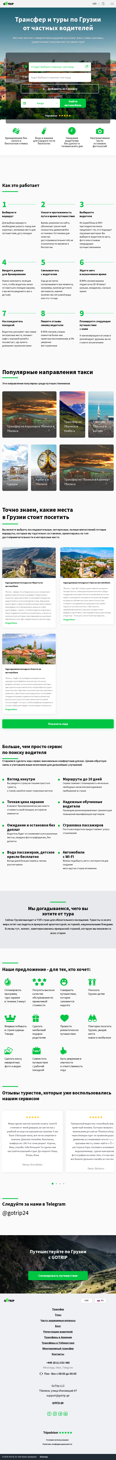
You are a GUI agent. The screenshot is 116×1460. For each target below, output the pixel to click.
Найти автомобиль (72, 103)
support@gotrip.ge (58, 1395)
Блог (58, 1326)
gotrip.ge (58, 1402)
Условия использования (57, 1440)
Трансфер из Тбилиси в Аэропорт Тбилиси (87, 482)
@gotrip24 (15, 1213)
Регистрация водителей (58, 1331)
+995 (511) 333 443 (58, 1362)
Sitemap (44, 1457)
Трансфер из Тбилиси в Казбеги (73, 426)
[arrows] (111, 1142)
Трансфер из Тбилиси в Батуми (101, 426)
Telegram (67, 1367)
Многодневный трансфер (58, 1348)
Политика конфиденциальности (57, 1444)
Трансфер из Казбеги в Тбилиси (44, 479)
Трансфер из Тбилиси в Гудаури (15, 479)
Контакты (58, 1354)
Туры (58, 1314)
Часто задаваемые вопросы (58, 1320)
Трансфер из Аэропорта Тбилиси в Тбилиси (30, 428)
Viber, (59, 1367)
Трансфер (58, 1309)
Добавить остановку (62, 89)
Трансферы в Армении (58, 1337)
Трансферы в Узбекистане (58, 1342)
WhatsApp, (49, 1367)
